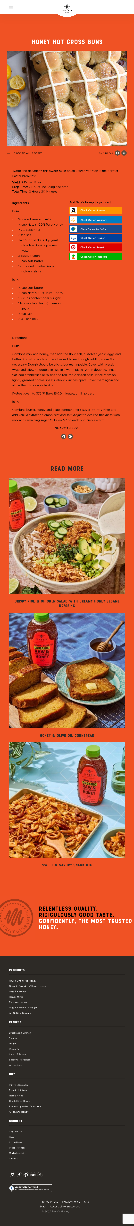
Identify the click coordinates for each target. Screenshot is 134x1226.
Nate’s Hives (16, 1095)
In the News (15, 1142)
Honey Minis (16, 997)
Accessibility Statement (65, 1206)
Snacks (13, 1038)
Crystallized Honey (19, 1101)
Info (12, 1074)
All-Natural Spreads (20, 1013)
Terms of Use (50, 1201)
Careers (13, 1158)
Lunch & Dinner (18, 1054)
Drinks (12, 1043)
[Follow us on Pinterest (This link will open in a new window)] (70, 437)
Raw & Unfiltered (18, 1090)
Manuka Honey (17, 991)
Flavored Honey (18, 1002)
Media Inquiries (17, 1153)
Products (17, 970)
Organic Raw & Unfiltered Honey (27, 986)
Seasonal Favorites (19, 1059)
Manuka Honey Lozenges (23, 1007)
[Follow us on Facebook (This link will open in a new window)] (63, 437)
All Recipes (15, 1065)
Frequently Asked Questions (25, 1106)
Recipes (15, 1022)
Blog (11, 1137)
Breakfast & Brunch (20, 1033)
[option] (67, 543)
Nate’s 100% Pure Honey (45, 224)
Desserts (14, 1049)
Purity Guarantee (18, 1085)
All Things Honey (18, 1111)
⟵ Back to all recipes (24, 153)
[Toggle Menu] (11, 7)
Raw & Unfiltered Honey (22, 980)
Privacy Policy (71, 1201)
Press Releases (17, 1147)
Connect (16, 1121)
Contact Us (15, 1131)
